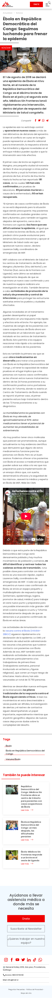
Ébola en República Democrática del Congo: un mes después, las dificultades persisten (31, 829)
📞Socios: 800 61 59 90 (13, 975)
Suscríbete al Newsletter (26, 929)
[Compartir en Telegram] (47, 120)
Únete (26, 918)
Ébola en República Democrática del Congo (25, 752)
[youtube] (17, 960)
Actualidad (7, 13)
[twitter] (23, 960)
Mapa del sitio (26, 993)
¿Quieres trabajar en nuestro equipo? (26, 941)
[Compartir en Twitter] (39, 120)
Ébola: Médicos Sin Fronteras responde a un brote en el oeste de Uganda (31, 856)
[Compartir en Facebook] (35, 120)
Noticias (19, 13)
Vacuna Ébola (13, 759)
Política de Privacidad (34, 989)
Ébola (9, 745)
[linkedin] (29, 960)
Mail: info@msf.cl (10, 980)
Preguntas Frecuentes (16, 989)
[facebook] (12, 960)
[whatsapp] (40, 960)
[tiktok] (34, 960)
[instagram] (6, 960)
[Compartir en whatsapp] (43, 120)
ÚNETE (36, 4)
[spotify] (46, 960)
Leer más (25, 810)
